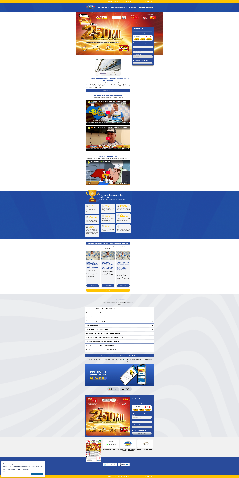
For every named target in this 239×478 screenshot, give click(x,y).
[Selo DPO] (124, 464)
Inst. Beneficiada (115, 7)
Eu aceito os (141, 60)
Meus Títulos (150, 7)
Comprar (142, 7)
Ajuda (134, 7)
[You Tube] (151, 1)
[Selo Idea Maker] (113, 464)
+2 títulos (137, 39)
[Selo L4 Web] (106, 464)
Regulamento (123, 7)
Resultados (101, 7)
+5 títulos (143, 39)
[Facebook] (148, 1)
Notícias (107, 7)
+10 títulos (149, 39)
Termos (130, 7)
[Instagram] (145, 1)
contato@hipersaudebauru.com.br (116, 458)
